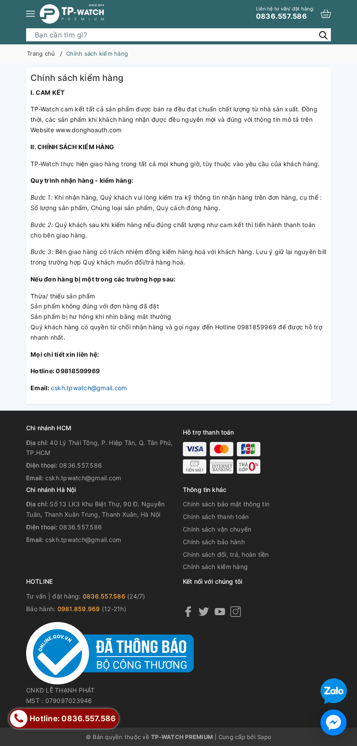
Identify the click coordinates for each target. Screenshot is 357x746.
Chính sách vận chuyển (217, 529)
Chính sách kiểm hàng (215, 566)
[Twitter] (204, 611)
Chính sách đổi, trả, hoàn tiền (226, 554)
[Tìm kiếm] (323, 34)
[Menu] (30, 13)
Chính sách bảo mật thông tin (226, 504)
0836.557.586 (285, 13)
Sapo (264, 736)
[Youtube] (220, 611)
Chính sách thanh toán (216, 516)
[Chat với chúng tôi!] (333, 722)
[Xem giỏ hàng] (326, 14)
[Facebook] (188, 611)
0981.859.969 (78, 608)
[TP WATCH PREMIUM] (71, 13)
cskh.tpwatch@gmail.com (89, 387)
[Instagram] (235, 611)
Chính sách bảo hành (214, 541)
